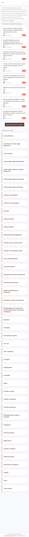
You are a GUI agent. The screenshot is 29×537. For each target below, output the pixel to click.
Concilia (6, 211)
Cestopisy (7, 328)
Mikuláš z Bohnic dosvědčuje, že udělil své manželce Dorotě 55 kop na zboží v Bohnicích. (14, 101)
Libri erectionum (9, 267)
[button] (23, 2)
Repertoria (7, 441)
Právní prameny (9, 433)
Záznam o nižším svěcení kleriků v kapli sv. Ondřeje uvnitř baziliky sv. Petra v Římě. (14, 65)
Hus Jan (6, 344)
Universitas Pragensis (11, 465)
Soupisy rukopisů (9, 449)
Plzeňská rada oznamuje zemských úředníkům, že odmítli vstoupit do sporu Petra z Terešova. (14, 113)
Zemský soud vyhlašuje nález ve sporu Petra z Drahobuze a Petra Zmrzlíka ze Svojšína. (14, 77)
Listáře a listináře (10, 399)
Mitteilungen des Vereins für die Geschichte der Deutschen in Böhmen (14, 310)
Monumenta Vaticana (11, 283)
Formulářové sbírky (10, 336)
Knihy (5, 383)
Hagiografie (8, 367)
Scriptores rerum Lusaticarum (14, 300)
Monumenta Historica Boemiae (14, 275)
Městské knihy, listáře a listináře (12, 416)
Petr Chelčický (8, 352)
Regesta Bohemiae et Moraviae (11, 291)
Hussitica (7, 359)
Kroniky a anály (9, 391)
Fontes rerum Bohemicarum (13, 251)
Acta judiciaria (8, 136)
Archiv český (8, 154)
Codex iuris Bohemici (11, 195)
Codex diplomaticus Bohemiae (14, 161)
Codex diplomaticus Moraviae (14, 179)
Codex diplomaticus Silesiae (13, 187)
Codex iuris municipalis (11, 203)
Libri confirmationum (11, 259)
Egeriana (7, 320)
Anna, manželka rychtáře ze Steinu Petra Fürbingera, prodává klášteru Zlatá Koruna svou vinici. (13, 30)
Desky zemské (8, 227)
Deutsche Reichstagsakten (13, 235)
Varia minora (8, 488)
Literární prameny (10, 407)
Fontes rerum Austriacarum (13, 243)
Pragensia (7, 425)
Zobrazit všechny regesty (14, 125)
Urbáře (6, 473)
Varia (5, 480)
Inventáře (7, 375)
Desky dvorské (9, 219)
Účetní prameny (9, 457)
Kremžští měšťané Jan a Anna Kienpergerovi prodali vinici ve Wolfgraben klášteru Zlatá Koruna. (13, 42)
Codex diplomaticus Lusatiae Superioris (13, 170)
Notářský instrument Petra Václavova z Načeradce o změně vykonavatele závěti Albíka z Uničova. (14, 53)
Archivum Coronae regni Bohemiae (12, 145)
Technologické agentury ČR (10, 536)
